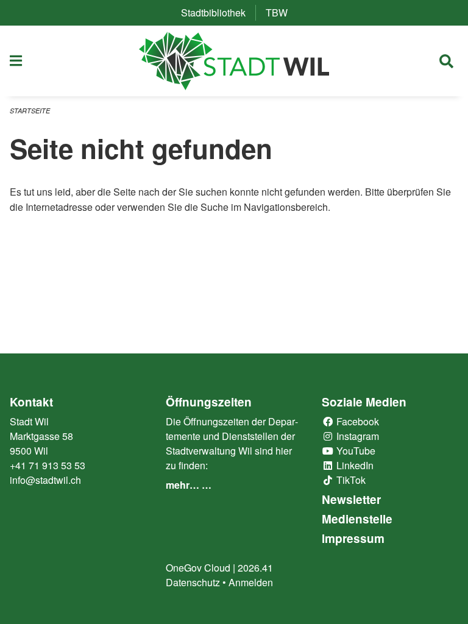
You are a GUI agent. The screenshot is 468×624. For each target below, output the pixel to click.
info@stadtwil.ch (45, 480)
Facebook (356, 421)
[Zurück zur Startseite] (234, 61)
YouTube (354, 451)
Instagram (356, 436)
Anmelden (251, 582)
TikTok (350, 480)
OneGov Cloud (198, 568)
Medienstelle (357, 519)
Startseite (30, 110)
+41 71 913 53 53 (47, 465)
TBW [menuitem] (281, 12)
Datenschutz (193, 582)
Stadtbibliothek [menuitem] (218, 12)
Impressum (353, 538)
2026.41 (255, 568)
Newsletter (351, 499)
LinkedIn (354, 465)
